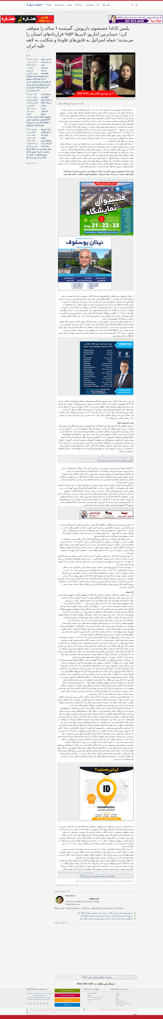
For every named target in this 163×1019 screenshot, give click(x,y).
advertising (47, 997)
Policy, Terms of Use (120, 1001)
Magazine (30, 999)
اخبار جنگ (106, 5)
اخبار (44, 995)
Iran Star (29, 997)
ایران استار (49, 993)
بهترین (44, 993)
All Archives (59, 5)
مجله (42, 993)
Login (117, 999)
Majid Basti (70, 896)
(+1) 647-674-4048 (92, 993)
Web (45, 999)
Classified (89, 5)
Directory (79, 5)
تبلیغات (37, 995)
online (34, 999)
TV (98, 5)
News (43, 997)
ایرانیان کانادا (30, 993)
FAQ (117, 997)
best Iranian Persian (37, 997)
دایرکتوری (36, 993)
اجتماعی (41, 995)
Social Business (39, 999)
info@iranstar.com (72, 904)
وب (39, 993)
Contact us (118, 995)
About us (118, 993)
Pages (70, 5)
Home (27, 12)
